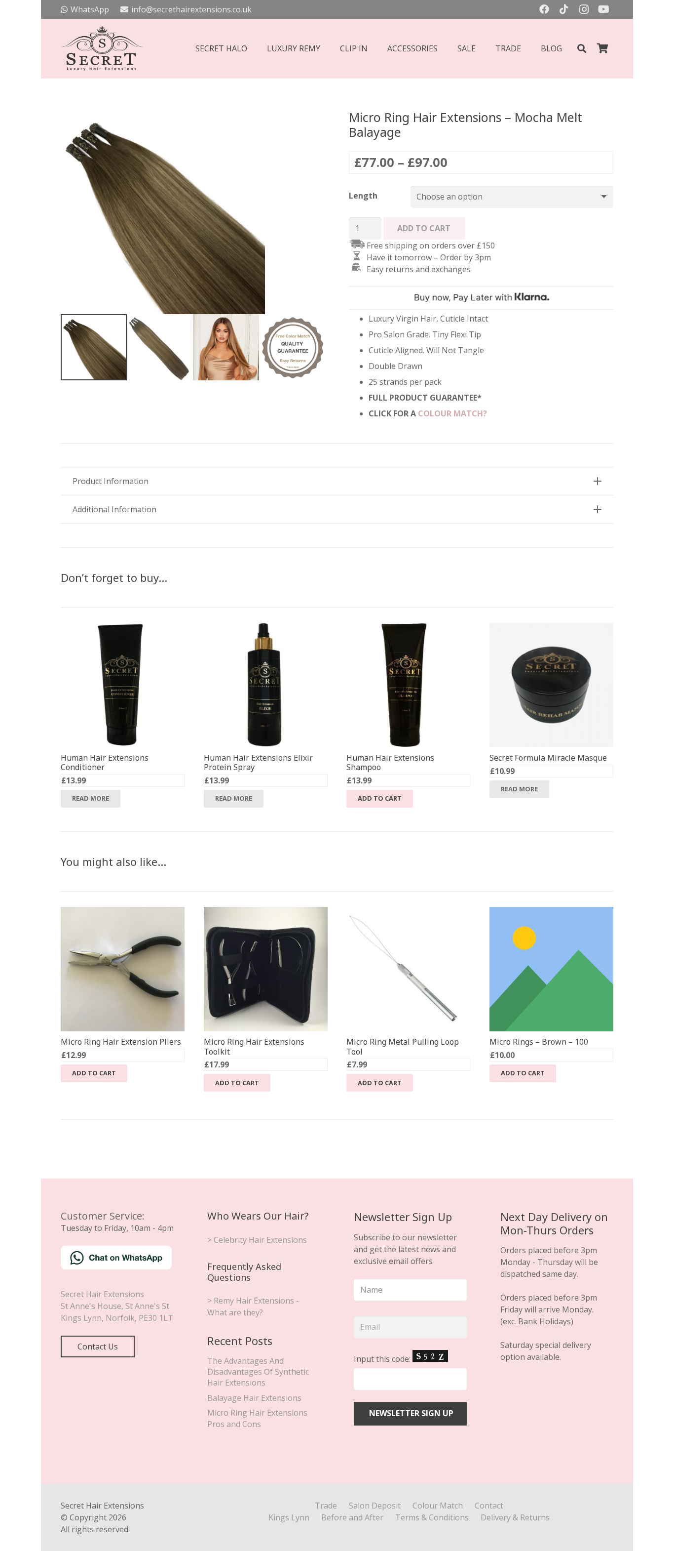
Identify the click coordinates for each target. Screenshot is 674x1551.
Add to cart (423, 228)
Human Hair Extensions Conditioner (105, 762)
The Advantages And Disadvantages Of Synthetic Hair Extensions (258, 1371)
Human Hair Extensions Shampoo (390, 762)
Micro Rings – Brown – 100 (538, 1041)
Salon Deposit (375, 1505)
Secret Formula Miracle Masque (548, 757)
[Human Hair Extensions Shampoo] (408, 628)
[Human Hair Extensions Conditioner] (123, 628)
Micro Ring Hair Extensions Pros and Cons (257, 1418)
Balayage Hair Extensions (254, 1397)
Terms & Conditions (432, 1517)
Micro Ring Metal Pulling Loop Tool (402, 1046)
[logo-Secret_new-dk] (102, 48)
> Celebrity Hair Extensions (257, 1239)
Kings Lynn (288, 1517)
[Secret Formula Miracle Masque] (551, 628)
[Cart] (602, 48)
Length (363, 195)
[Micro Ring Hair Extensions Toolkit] (266, 912)
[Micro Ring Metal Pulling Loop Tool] (408, 912)
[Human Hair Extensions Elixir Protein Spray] (266, 628)
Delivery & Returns (515, 1517)
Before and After (352, 1517)
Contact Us (97, 1346)
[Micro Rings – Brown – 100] (551, 912)
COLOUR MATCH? (452, 413)
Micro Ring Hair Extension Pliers (121, 1041)
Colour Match (437, 1505)
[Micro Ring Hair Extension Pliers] (123, 912)
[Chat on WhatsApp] (116, 1266)
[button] (582, 49)
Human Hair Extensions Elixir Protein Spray (258, 762)
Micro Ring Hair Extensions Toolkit (254, 1046)
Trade (326, 1505)
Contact (489, 1505)
